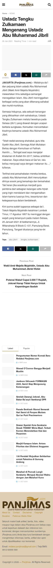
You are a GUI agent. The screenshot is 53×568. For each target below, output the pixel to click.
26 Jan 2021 (7, 41)
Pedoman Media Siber (22, 516)
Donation (6, 516)
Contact (16, 512)
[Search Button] (49, 4)
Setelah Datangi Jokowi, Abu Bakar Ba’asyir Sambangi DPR (31, 398)
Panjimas (26, 562)
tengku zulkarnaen (29, 239)
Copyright (39, 512)
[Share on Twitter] (26, 75)
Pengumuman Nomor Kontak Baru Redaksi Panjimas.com (33, 357)
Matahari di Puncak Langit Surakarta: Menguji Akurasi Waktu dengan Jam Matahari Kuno (33, 474)
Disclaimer (27, 512)
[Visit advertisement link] (26, 319)
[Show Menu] (3, 4)
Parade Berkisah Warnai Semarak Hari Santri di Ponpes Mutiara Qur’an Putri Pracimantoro (32, 412)
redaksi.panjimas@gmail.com (22, 546)
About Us (6, 512)
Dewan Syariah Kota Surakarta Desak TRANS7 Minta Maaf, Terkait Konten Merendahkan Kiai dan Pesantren (33, 429)
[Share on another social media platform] (46, 75)
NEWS (12, 13)
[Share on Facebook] (16, 75)
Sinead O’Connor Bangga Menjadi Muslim (33, 370)
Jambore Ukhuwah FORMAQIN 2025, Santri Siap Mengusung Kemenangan (31, 384)
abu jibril (13, 239)
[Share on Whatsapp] (36, 75)
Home (4, 13)
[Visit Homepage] (26, 4)
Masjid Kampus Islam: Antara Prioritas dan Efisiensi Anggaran (32, 445)
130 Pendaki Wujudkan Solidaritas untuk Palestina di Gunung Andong (33, 459)
